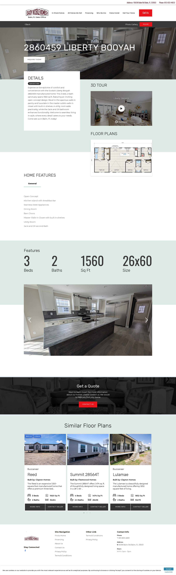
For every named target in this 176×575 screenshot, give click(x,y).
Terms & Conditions (63, 556)
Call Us (146, 12)
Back (27, 24)
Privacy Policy (60, 552)
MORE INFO (35, 507)
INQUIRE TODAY (34, 59)
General (32, 183)
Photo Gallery (131, 24)
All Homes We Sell (75, 13)
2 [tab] (87, 513)
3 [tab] (90, 513)
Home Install (114, 13)
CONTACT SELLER (55, 507)
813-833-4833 (169, 2)
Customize (169, 572)
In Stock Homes (58, 13)
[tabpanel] (45, 472)
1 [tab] (84, 513)
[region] (88, 570)
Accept (168, 569)
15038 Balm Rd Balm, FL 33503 (144, 2)
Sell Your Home (129, 13)
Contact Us (59, 548)
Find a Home (60, 536)
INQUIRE (146, 24)
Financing (89, 13)
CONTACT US (88, 404)
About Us (59, 544)
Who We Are (101, 13)
